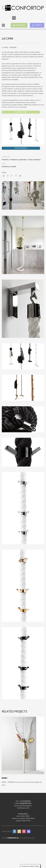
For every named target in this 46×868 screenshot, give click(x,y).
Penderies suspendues (18, 159)
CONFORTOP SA (12, 838)
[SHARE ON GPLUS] (12, 176)
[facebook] (14, 831)
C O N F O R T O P (25, 803)
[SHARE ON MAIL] (20, 176)
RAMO (4, 778)
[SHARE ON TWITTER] (3, 176)
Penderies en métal (9, 166)
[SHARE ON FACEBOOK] (7, 176)
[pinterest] (24, 831)
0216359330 (26, 801)
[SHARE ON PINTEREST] (16, 176)
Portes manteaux (34, 159)
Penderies (5, 159)
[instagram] (19, 831)
